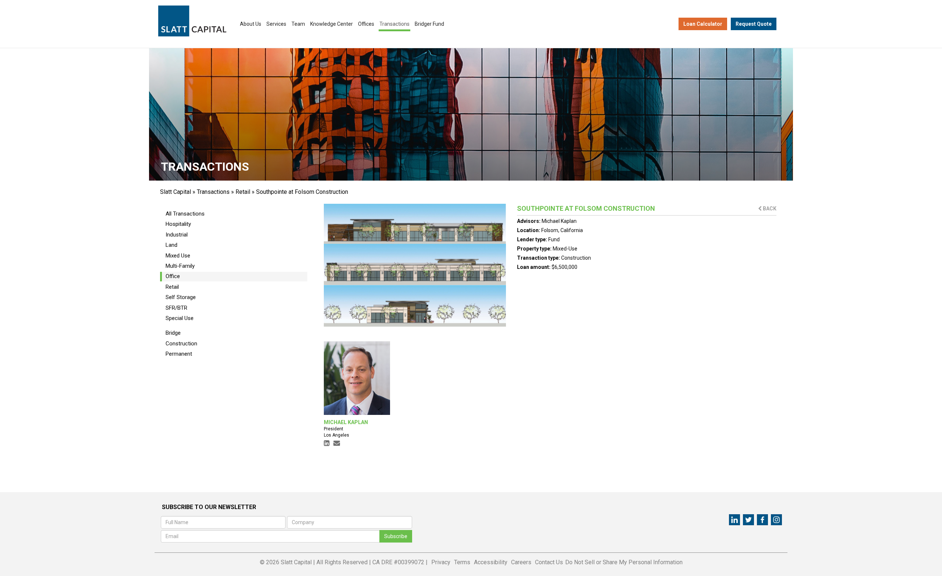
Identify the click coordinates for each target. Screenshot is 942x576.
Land (171, 245)
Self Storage (181, 297)
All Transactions (185, 213)
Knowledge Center (331, 24)
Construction (181, 343)
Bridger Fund (429, 24)
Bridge (173, 333)
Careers (521, 562)
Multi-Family (180, 266)
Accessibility (490, 562)
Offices (366, 24)
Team (298, 24)
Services (276, 24)
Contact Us (549, 562)
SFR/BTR (176, 308)
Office (173, 276)
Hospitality (178, 224)
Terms (462, 562)
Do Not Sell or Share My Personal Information (624, 562)
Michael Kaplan (559, 221)
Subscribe (395, 536)
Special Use (180, 318)
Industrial (177, 234)
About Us (250, 24)
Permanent (179, 354)
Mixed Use (178, 255)
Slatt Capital (175, 191)
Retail (243, 191)
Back (769, 208)
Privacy (440, 562)
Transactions (394, 24)
